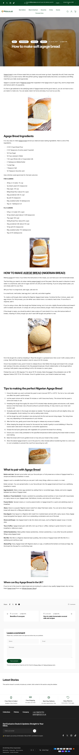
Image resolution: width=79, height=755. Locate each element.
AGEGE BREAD (32, 273)
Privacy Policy (37, 665)
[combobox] (59, 3)
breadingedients (23, 41)
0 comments (72, 604)
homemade (34, 41)
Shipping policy (6, 752)
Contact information (14, 752)
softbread (44, 41)
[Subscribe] (34, 730)
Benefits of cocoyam (17, 616)
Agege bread (8, 74)
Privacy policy (12, 750)
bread (14, 41)
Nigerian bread (26, 82)
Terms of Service (48, 665)
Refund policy (5, 750)
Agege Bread (32, 469)
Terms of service (19, 750)
